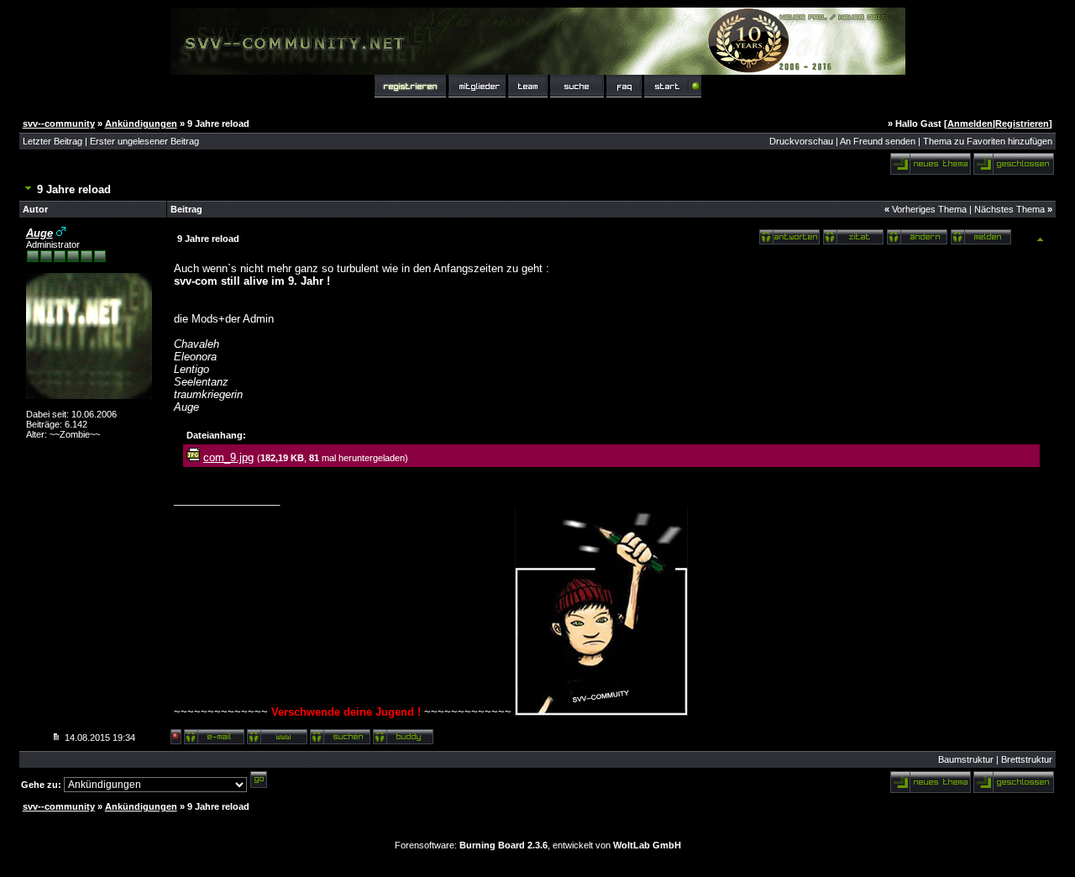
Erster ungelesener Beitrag (144, 141)
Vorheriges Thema (929, 209)
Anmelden (970, 123)
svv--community (59, 123)
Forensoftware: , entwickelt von (538, 845)
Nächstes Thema (1009, 209)
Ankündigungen (141, 123)
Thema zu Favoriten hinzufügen (987, 141)
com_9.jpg (228, 457)
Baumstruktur (966, 759)
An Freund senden (877, 141)
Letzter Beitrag (52, 141)
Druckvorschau (801, 141)
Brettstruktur (1026, 759)
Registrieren (1022, 123)
